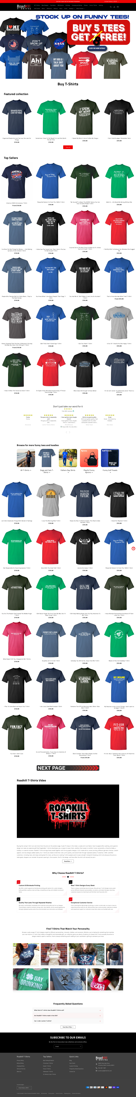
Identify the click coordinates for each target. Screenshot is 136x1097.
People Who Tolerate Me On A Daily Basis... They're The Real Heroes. (17, 297)
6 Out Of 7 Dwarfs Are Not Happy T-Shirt (119, 343)
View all (68, 147)
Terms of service (59, 1093)
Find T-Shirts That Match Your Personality (68, 928)
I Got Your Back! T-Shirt (85, 343)
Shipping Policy (20, 1066)
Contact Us (72, 1071)
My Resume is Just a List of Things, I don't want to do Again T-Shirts (119, 707)
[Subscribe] (80, 1046)
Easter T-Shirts (47, 1066)
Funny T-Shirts (47, 1069)
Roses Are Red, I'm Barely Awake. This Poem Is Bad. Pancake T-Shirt (85, 521)
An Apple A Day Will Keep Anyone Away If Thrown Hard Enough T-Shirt (51, 391)
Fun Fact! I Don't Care (16, 753)
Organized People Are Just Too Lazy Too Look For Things (17, 139)
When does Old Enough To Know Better (85, 391)
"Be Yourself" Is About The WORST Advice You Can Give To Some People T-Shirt (85, 202)
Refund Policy (20, 1063)
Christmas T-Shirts (48, 1063)
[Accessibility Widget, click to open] (133, 548)
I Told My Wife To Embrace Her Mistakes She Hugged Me (119, 250)
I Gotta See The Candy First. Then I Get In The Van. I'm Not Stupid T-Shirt (51, 250)
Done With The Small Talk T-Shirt (51, 568)
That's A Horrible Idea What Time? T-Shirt (119, 296)
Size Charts (72, 1063)
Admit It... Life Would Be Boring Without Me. (119, 202)
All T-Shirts (25, 470)
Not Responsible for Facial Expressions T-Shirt (16, 568)
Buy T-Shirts (68, 84)
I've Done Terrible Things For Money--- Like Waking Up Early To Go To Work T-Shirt (17, 250)
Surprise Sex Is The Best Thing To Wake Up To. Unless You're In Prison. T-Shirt (85, 248)
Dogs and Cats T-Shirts (47, 471)
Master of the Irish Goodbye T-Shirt (119, 661)
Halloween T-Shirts (48, 1071)
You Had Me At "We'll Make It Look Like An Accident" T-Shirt (85, 297)
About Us (19, 1071)
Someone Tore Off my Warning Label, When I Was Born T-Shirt (85, 707)
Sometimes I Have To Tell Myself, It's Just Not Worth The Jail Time (51, 139)
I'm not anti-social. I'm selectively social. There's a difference (119, 391)
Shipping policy (67, 1093)
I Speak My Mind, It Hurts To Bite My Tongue (85, 138)
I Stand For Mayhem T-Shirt (119, 521)
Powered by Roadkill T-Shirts (33, 1093)
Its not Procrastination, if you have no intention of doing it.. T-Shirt (51, 752)
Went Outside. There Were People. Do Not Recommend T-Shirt (85, 754)
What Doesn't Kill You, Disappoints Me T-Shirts (17, 659)
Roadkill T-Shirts (23, 1093)
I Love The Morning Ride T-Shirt (51, 521)
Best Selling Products (48, 1060)
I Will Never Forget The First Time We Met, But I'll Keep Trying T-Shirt (51, 614)
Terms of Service (21, 1069)
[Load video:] (68, 811)
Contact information (76, 1093)
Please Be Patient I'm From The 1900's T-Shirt (51, 202)
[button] (72, 8)
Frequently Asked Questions (68, 1003)
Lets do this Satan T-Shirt (85, 568)
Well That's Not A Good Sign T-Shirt (50, 343)
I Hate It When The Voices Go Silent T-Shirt (17, 390)
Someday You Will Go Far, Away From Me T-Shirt (85, 661)
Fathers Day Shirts (68, 470)
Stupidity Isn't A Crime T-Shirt (51, 661)
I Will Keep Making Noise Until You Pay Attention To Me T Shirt (85, 614)
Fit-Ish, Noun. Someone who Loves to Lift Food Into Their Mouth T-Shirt (119, 754)
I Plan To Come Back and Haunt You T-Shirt (17, 706)
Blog (70, 1060)
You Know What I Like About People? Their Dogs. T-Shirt (51, 297)
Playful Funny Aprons (89, 471)
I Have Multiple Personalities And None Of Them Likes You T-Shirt (119, 614)
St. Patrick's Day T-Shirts (49, 1074)
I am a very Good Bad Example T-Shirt (51, 706)
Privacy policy (51, 1093)
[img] (68, 409)
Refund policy (44, 1093)
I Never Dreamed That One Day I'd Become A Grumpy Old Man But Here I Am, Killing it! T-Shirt (16, 344)
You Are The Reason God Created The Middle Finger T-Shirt (17, 614)
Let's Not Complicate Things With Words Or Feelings (16, 521)
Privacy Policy (20, 1060)
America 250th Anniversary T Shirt (16, 203)
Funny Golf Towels (110, 470)
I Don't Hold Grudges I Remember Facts (119, 138)
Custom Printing (73, 1066)
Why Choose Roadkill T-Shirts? (68, 872)
